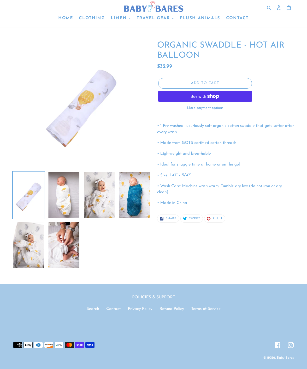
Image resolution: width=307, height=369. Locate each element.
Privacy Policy (140, 309)
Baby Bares (285, 358)
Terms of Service (206, 309)
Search (93, 309)
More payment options (205, 108)
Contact (113, 309)
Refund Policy (171, 309)
